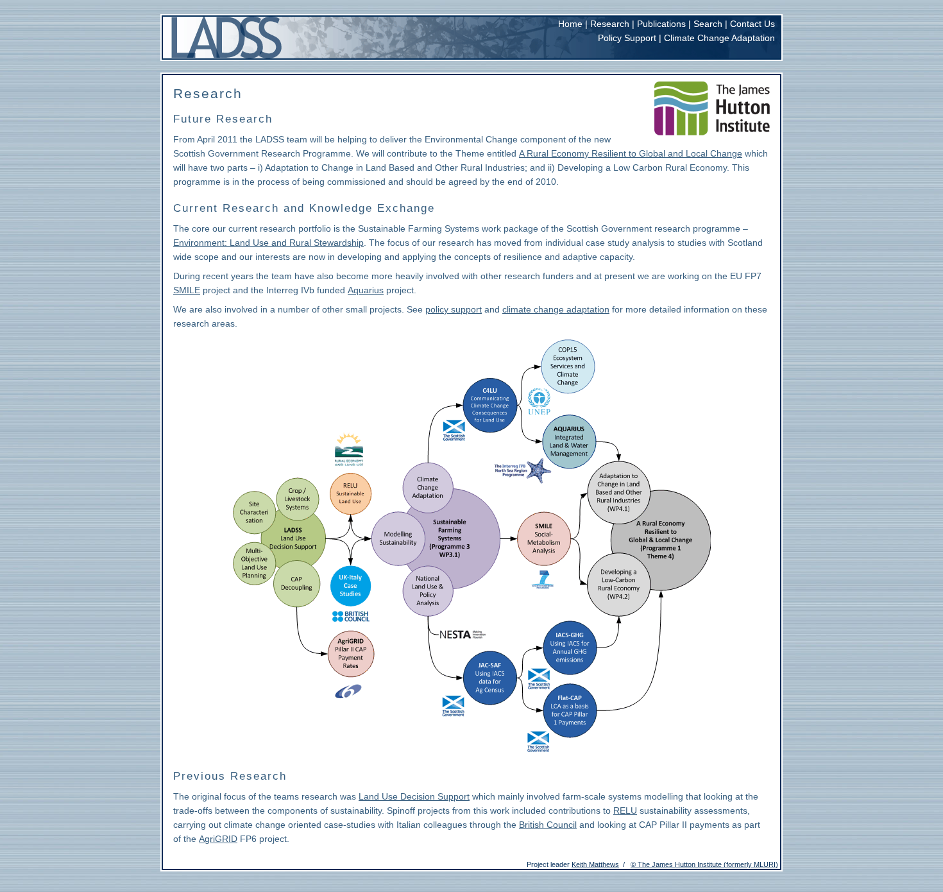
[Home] (227, 37)
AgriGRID (218, 839)
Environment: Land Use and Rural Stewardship (268, 242)
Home (570, 24)
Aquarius (366, 290)
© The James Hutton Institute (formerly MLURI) (704, 864)
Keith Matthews (595, 864)
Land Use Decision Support (414, 796)
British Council (548, 824)
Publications (661, 24)
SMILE (186, 290)
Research (609, 24)
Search (707, 24)
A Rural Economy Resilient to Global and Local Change (630, 153)
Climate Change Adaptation (719, 38)
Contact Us (752, 24)
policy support (453, 309)
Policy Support (627, 38)
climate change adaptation (555, 309)
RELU (625, 810)
